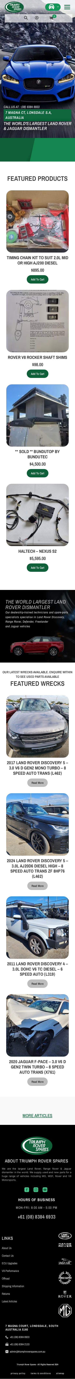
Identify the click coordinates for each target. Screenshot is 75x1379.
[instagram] (31, 1224)
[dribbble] (53, 1224)
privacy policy (18, 1373)
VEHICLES (52, 6)
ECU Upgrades (9, 1263)
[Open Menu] (67, 7)
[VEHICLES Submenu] (58, 6)
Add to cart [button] (37, 279)
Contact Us (8, 1255)
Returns (6, 1293)
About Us (7, 1247)
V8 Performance (10, 1270)
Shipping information (13, 1286)
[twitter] (42, 1224)
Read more (37, 783)
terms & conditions (41, 1373)
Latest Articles (9, 1301)
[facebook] (20, 1224)
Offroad (5, 1278)
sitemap (60, 1373)
